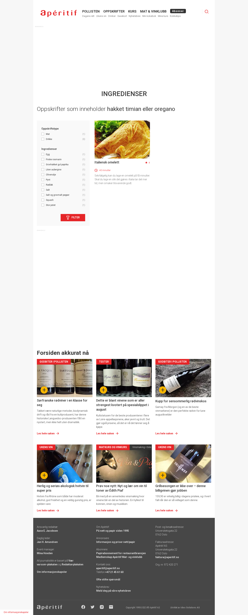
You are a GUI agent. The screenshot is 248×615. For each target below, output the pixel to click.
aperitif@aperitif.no (108, 568)
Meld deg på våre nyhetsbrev (113, 590)
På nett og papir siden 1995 (112, 530)
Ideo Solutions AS (190, 607)
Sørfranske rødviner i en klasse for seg (62, 402)
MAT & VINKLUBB (153, 11)
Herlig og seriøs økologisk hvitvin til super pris (62, 488)
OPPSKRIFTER (114, 11)
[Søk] (206, 11)
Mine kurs (163, 16)
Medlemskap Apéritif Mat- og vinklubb (119, 557)
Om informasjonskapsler (52, 571)
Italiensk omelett (107, 162)
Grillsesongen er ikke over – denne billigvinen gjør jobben (180, 488)
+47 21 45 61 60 (114, 572)
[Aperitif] (58, 13)
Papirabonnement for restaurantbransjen (121, 553)
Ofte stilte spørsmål (108, 579)
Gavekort (122, 16)
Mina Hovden (45, 553)
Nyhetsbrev (135, 16)
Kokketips (175, 16)
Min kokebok (149, 16)
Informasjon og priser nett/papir (115, 542)
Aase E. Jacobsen (47, 530)
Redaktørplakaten (72, 564)
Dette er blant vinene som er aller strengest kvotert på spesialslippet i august (122, 404)
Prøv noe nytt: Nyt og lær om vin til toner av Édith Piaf (121, 488)
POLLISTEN (91, 11)
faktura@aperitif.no (167, 557)
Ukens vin (101, 16)
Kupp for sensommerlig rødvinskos (180, 401)
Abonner (178, 11)
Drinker (112, 16)
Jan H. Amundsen (47, 542)
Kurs (132, 11)
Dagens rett (88, 16)
